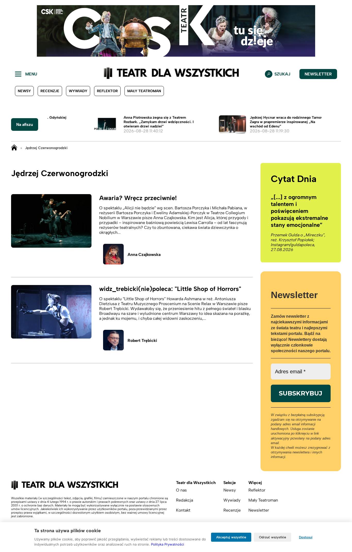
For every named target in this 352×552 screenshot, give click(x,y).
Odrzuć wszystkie (272, 537)
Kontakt (183, 510)
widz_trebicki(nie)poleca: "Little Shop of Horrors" (170, 288)
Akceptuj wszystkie (231, 537)
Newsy (24, 91)
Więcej (255, 482)
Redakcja (184, 500)
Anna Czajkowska (144, 254)
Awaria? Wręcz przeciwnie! (138, 198)
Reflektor (107, 91)
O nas (181, 490)
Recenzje (49, 91)
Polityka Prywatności (167, 544)
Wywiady (78, 91)
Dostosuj (306, 537)
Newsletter (318, 74)
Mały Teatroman (144, 91)
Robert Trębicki (142, 340)
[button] (8, 31)
